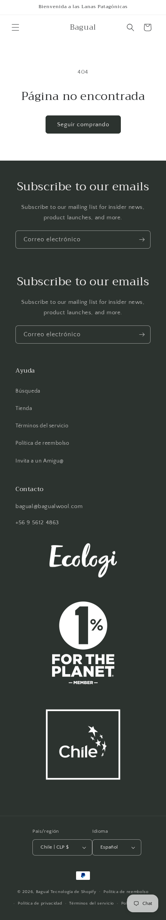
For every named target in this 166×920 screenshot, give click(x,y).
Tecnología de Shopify (74, 891)
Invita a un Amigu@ (39, 461)
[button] (15, 27)
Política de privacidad (40, 903)
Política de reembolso (42, 443)
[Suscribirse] (141, 239)
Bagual (42, 891)
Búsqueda (28, 391)
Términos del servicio (42, 426)
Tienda (23, 408)
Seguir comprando (83, 124)
